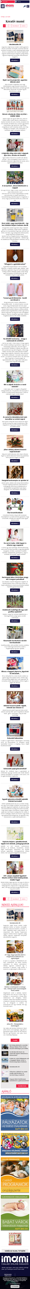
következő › (16, 26)
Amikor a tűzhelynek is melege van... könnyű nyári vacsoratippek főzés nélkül (15, 988)
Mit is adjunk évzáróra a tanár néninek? (15, 385)
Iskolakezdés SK (15, 44)
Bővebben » (15, 60)
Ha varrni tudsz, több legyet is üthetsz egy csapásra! (15, 544)
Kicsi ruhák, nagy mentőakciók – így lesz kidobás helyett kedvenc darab (15, 224)
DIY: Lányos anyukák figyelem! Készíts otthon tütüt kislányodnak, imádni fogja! (15, 878)
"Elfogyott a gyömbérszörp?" (15, 264)
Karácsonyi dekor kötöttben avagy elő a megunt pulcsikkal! (15, 578)
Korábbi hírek (22, 1086)
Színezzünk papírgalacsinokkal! (15, 769)
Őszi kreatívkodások (15, 513)
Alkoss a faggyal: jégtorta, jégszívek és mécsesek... (15, 672)
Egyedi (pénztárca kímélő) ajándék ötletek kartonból (15, 800)
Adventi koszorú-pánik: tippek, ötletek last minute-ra (15, 707)
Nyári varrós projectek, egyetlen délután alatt (15, 81)
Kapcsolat (5, 1)
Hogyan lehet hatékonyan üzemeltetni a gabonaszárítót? (19, 1080)
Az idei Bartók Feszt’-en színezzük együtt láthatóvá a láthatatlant (19, 1053)
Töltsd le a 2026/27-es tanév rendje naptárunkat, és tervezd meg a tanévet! (18, 1073)
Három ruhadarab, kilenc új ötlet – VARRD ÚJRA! (15, 115)
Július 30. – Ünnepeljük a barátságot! (15, 1025)
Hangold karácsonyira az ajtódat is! (15, 480)
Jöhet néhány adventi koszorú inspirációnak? (15, 450)
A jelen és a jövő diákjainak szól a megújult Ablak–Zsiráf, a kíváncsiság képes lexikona (19, 1060)
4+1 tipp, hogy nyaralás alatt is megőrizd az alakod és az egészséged (15, 956)
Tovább (15, 1040)
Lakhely (19, 1)
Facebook (28, 6)
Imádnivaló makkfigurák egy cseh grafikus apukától (15, 611)
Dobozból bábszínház (15, 738)
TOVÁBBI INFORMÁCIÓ (15, 1283)
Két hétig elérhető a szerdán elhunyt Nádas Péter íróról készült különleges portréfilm (19, 1046)
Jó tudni (8, 16)
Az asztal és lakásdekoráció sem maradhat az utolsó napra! (15, 418)
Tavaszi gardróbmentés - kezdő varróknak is (15, 299)
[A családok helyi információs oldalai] (9, 8)
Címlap (3, 16)
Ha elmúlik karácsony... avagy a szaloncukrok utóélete (15, 340)
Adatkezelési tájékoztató (8, 1275)
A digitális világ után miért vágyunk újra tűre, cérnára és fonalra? (15, 154)
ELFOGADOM (15, 1286)
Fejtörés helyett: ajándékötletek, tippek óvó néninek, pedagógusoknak (15, 843)
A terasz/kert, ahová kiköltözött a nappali (15, 187)
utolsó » (24, 26)
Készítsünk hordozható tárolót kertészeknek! (15, 642)
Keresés (24, 6)
